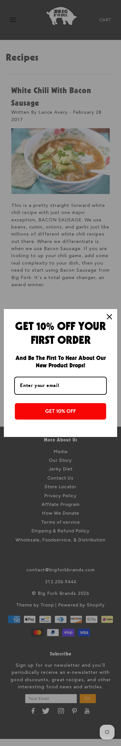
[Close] (109, 317)
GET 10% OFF (60, 411)
